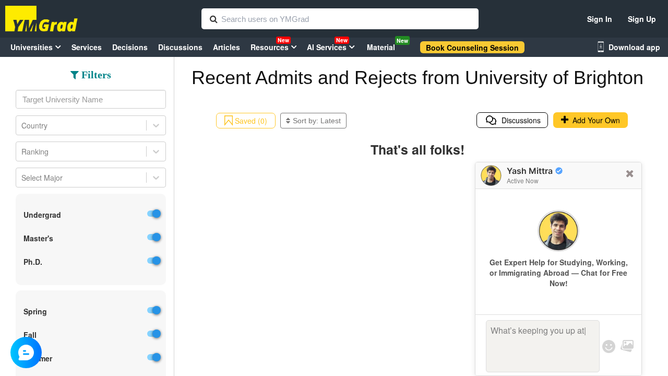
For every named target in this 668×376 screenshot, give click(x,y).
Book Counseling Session (472, 47)
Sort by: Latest (317, 120)
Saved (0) (250, 120)
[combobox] (91, 99)
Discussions (519, 120)
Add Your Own (594, 120)
